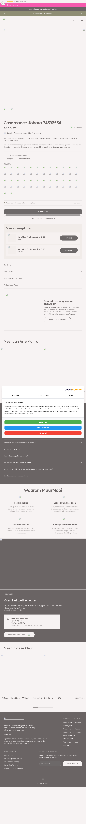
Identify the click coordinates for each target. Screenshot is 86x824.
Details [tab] (70, 396)
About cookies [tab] (43, 396)
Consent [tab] (15, 396)
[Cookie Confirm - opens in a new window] (73, 390)
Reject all (43, 433)
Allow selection (43, 428)
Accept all (43, 422)
